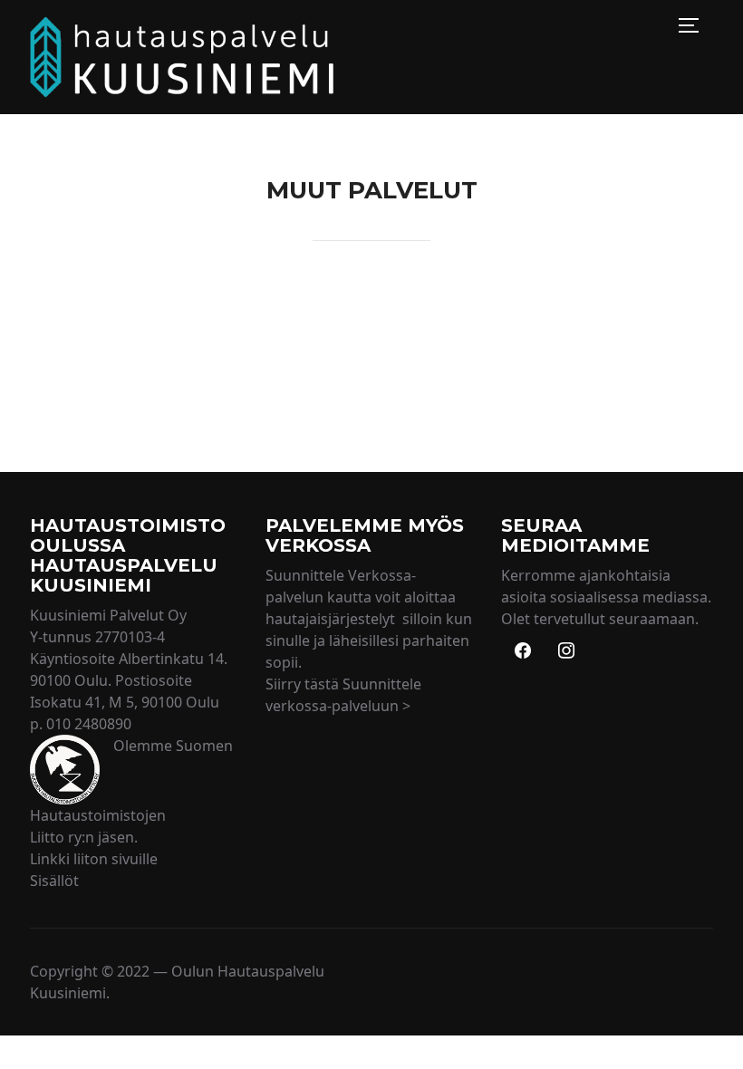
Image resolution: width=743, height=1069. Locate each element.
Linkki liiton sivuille (94, 859)
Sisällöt (54, 881)
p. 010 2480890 (80, 724)
